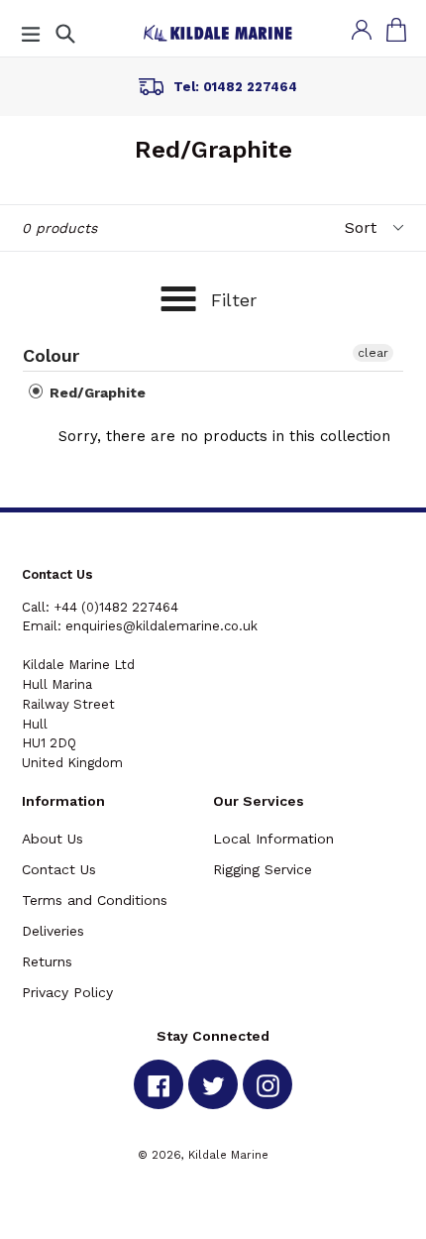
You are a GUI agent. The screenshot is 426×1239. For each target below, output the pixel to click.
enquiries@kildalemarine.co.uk (161, 626)
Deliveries (53, 931)
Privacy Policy (67, 992)
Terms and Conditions (94, 900)
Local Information (273, 838)
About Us (52, 838)
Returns (47, 961)
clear (373, 353)
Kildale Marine (228, 1155)
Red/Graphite (96, 392)
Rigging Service (262, 869)
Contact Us (59, 869)
